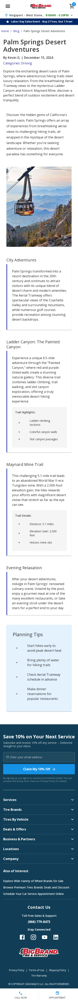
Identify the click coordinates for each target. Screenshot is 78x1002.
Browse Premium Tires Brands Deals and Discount (36, 887)
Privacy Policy (47, 780)
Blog (16, 31)
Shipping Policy (57, 970)
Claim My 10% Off (36, 769)
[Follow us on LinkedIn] (56, 937)
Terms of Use (36, 970)
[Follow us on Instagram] (33, 937)
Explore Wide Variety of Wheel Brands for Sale (33, 881)
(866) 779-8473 (39, 922)
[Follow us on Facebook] (22, 937)
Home (5, 31)
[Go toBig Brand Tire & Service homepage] (40, 6)
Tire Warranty (39, 975)
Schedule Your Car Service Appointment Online (33, 894)
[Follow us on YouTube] (44, 937)
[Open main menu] (7, 6)
